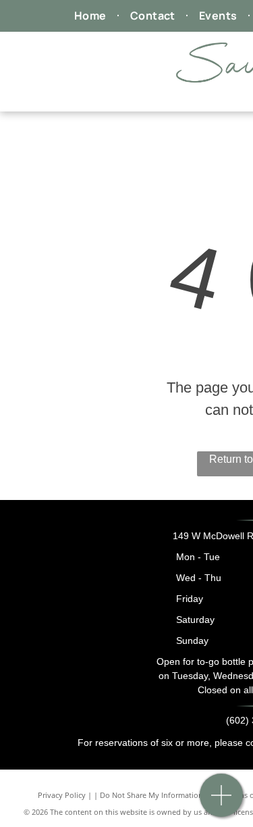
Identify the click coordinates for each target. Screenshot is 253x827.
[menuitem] (92, 15)
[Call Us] (221, 802)
